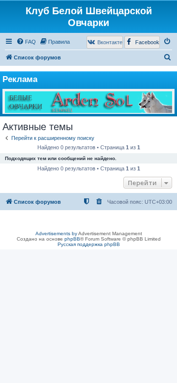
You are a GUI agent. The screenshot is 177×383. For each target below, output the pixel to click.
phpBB (72, 239)
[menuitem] (26, 42)
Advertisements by (56, 233)
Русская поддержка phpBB (89, 244)
